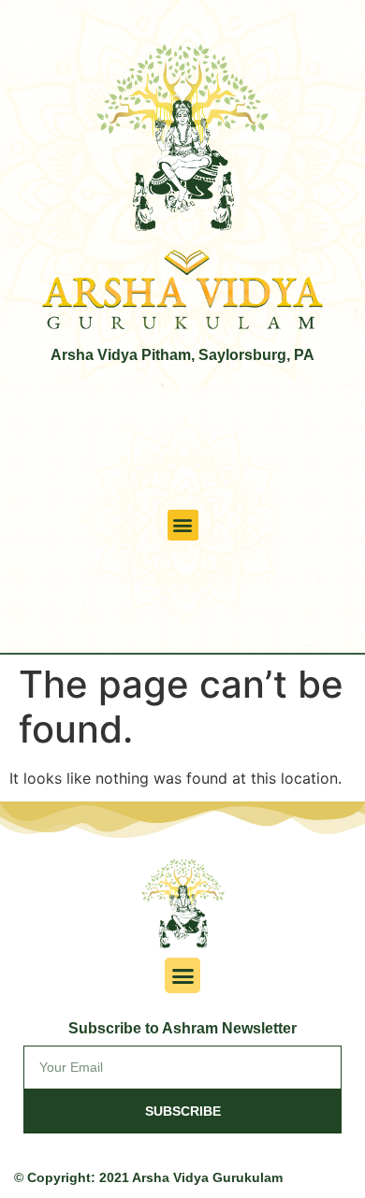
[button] (183, 525)
